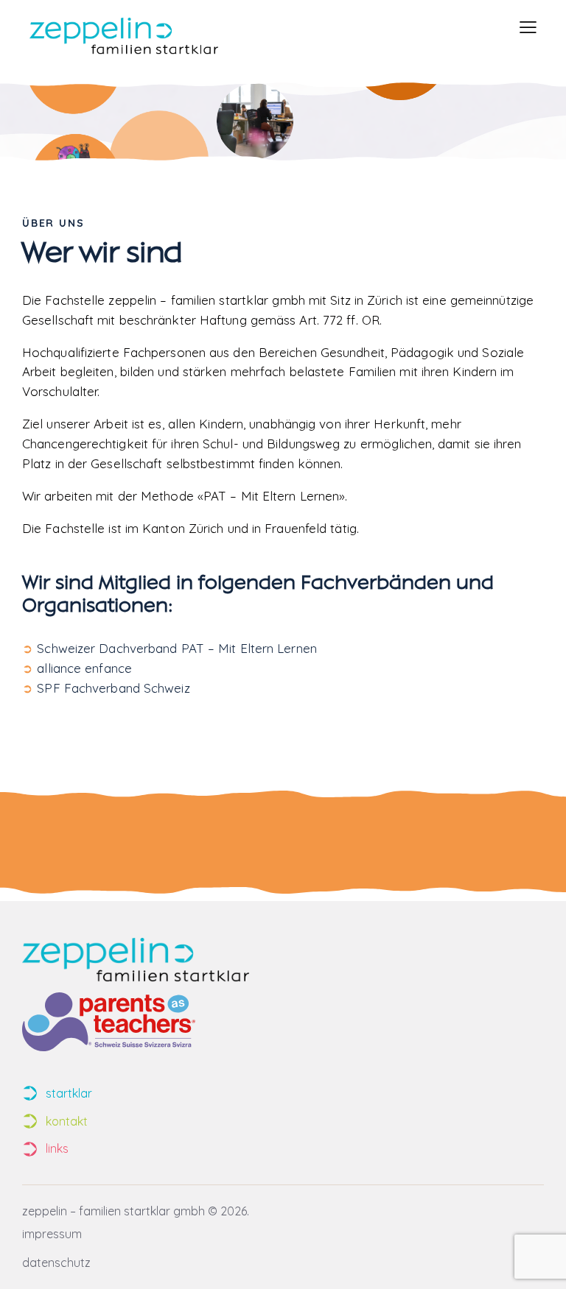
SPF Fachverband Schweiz (113, 688)
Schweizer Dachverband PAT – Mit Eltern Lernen (177, 648)
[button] (528, 28)
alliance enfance (84, 668)
